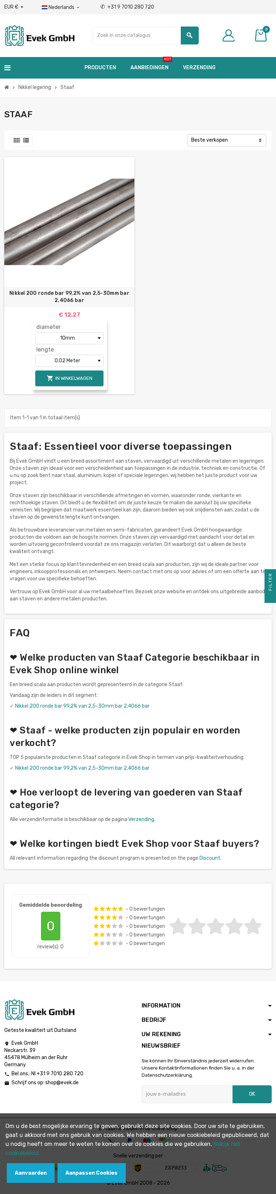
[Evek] (39, 35)
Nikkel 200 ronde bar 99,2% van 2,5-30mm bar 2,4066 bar (69, 296)
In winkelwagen (69, 378)
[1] (96, 909)
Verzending (141, 819)
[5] (120, 909)
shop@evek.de (62, 1083)
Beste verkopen (209, 140)
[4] (114, 909)
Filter (270, 583)
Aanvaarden (31, 1173)
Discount (209, 858)
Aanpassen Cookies (91, 1173)
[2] (102, 909)
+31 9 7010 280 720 (127, 7)
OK (252, 1094)
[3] (108, 909)
